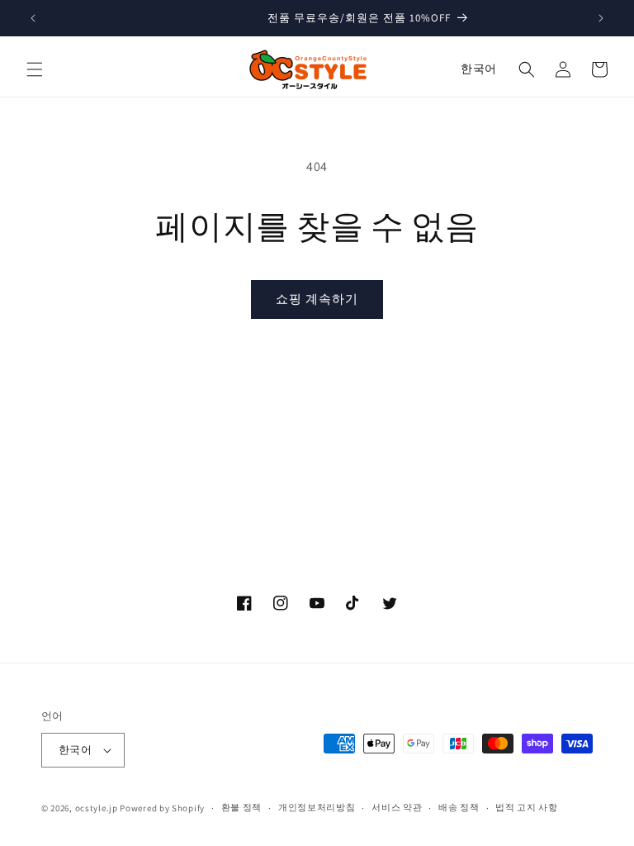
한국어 (479, 68)
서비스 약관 (396, 807)
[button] (35, 69)
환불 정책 (242, 807)
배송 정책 (459, 807)
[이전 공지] (33, 18)
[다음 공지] (601, 18)
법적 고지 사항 (526, 807)
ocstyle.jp (96, 808)
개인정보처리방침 (317, 807)
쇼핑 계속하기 (317, 299)
